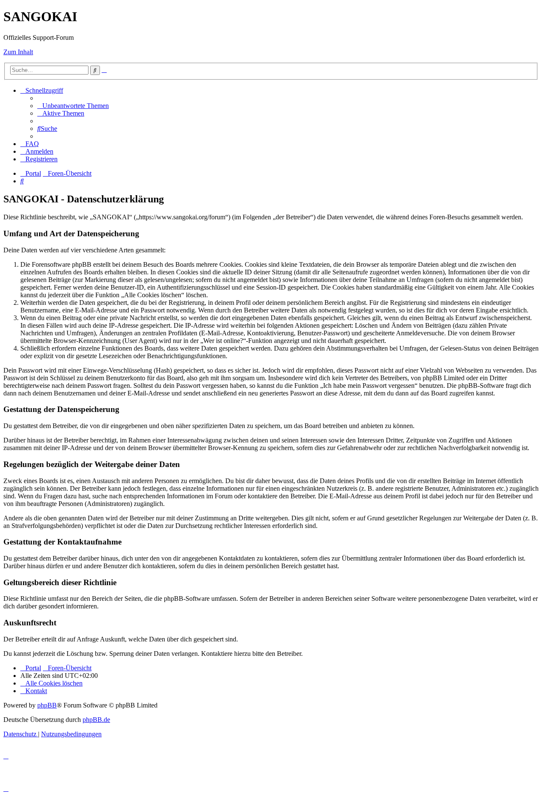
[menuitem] (73, 105)
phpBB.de (96, 719)
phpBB (47, 705)
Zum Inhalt (18, 51)
